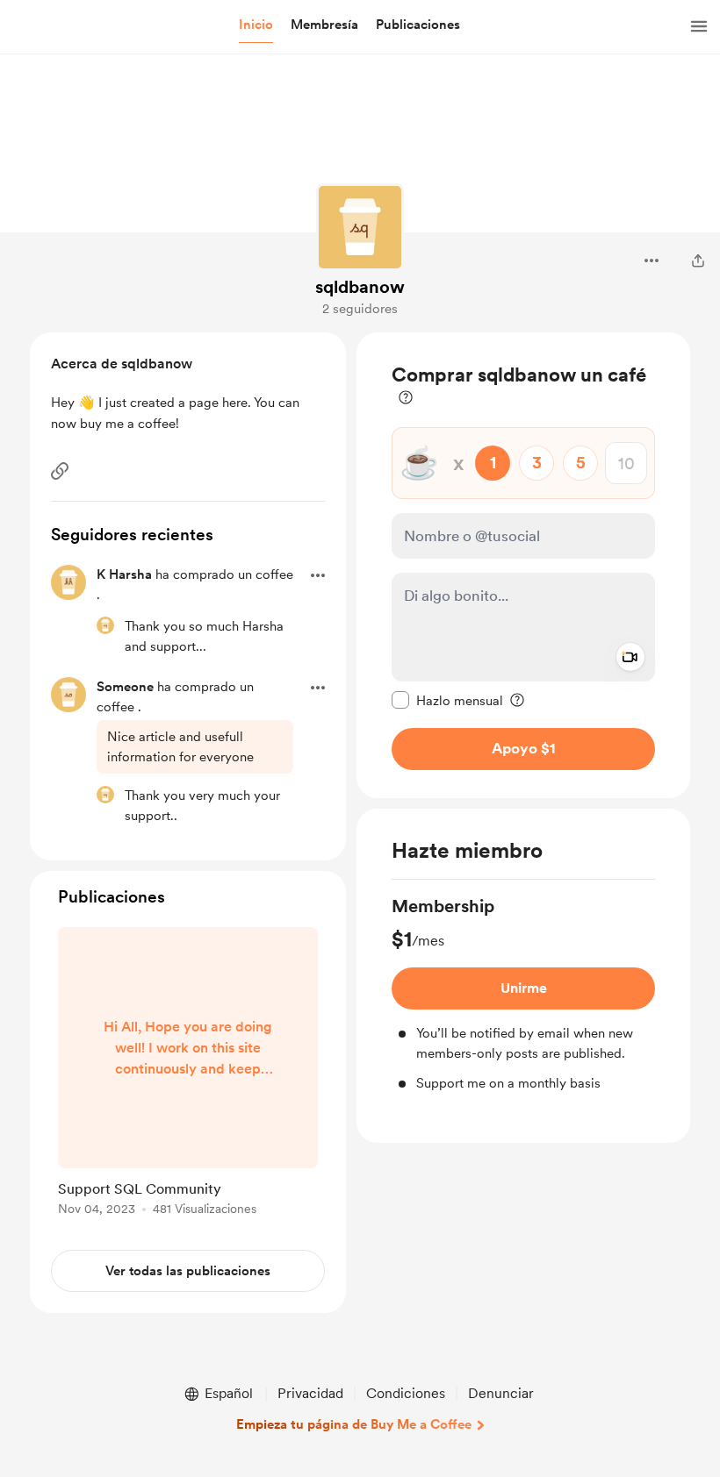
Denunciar (501, 1393)
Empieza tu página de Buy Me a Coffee (354, 1424)
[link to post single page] (188, 1074)
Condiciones (405, 1393)
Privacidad (310, 1393)
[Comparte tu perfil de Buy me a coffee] (698, 260)
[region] (523, 565)
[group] (523, 994)
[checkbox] (447, 700)
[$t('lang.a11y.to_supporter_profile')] (105, 625)
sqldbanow (360, 286)
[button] (256, 25)
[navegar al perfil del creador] (360, 227)
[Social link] (59, 471)
